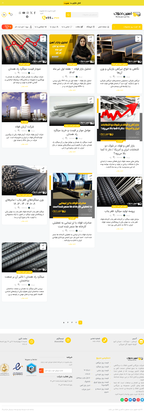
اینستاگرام (60, 338)
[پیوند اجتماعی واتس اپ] (20, 13)
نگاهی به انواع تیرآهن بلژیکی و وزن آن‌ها (119, 71)
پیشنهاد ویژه (7, 27)
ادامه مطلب (119, 90)
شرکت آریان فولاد (24, 127)
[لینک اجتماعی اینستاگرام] (27, 13)
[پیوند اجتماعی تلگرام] (27, 17)
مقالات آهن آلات (117, 64)
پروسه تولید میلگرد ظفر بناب (120, 211)
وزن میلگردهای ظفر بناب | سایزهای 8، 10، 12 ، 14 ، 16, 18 (24, 202)
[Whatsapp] (122, 400)
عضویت (66, 3)
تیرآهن (125, 64)
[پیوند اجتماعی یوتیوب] (24, 13)
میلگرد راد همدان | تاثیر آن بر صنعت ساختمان (24, 279)
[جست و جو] (68, 14)
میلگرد (67, 126)
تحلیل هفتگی (72, 64)
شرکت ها (24, 122)
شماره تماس (95, 338)
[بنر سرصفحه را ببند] (3, 3)
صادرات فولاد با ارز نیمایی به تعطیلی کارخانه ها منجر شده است (72, 225)
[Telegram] (142, 400)
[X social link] (31, 13)
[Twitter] (130, 400)
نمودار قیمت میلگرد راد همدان (24, 69)
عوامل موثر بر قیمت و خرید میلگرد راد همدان (72, 132)
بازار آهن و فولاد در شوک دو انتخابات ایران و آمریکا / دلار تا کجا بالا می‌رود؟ (119, 150)
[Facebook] (134, 400)
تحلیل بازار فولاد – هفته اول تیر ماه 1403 (72, 71)
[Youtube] (126, 400)
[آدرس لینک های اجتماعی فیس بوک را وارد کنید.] (34, 13)
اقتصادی (119, 141)
